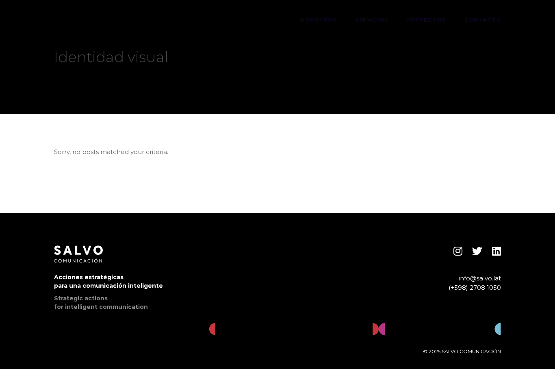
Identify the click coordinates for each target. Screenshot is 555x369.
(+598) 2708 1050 (475, 287)
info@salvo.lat (480, 278)
